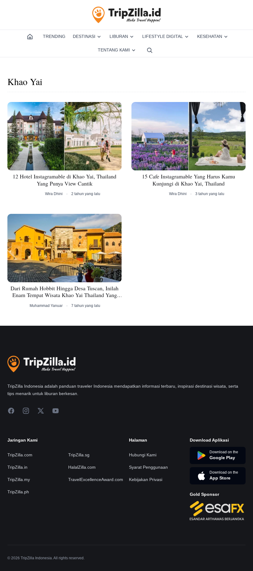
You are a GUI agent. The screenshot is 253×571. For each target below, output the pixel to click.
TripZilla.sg (78, 454)
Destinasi (84, 36)
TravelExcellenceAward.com (95, 479)
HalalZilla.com (82, 467)
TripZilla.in (17, 467)
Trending (54, 36)
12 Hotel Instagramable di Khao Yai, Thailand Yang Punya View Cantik (64, 180)
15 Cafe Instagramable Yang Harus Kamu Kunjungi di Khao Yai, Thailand (188, 180)
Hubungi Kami (142, 454)
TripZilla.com (19, 454)
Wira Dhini (54, 194)
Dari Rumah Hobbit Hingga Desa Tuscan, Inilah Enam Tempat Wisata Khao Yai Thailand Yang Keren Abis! (64, 292)
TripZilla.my (18, 479)
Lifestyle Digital (162, 36)
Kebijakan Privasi (145, 479)
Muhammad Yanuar (46, 306)
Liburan (119, 36)
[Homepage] (29, 36)
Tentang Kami (114, 49)
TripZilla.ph (18, 491)
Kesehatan (209, 36)
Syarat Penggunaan (148, 467)
